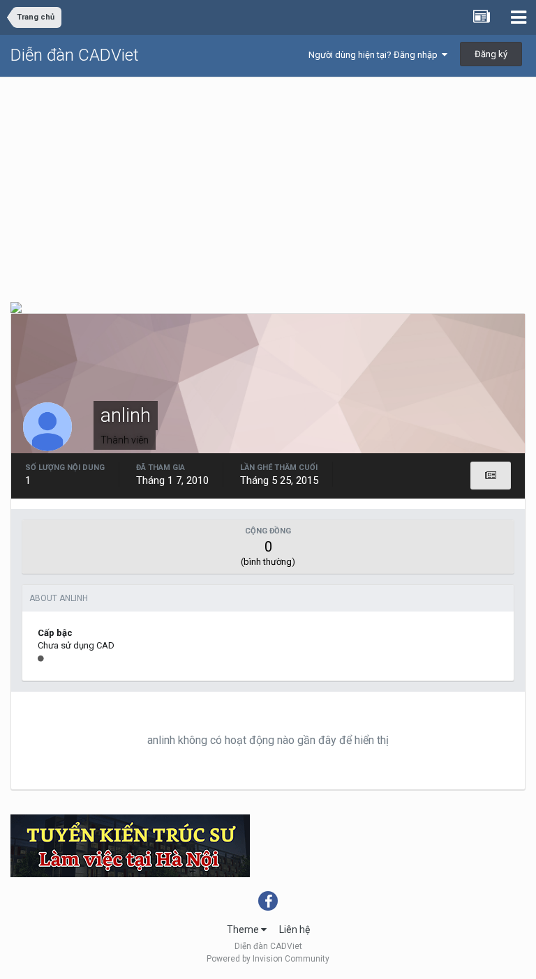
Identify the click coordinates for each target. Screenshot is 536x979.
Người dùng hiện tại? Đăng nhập (375, 55)
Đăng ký (491, 54)
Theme (244, 929)
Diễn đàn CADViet (74, 55)
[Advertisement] (268, 182)
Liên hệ (294, 929)
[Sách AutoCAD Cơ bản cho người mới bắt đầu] (16, 306)
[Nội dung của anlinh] (490, 476)
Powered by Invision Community (268, 959)
